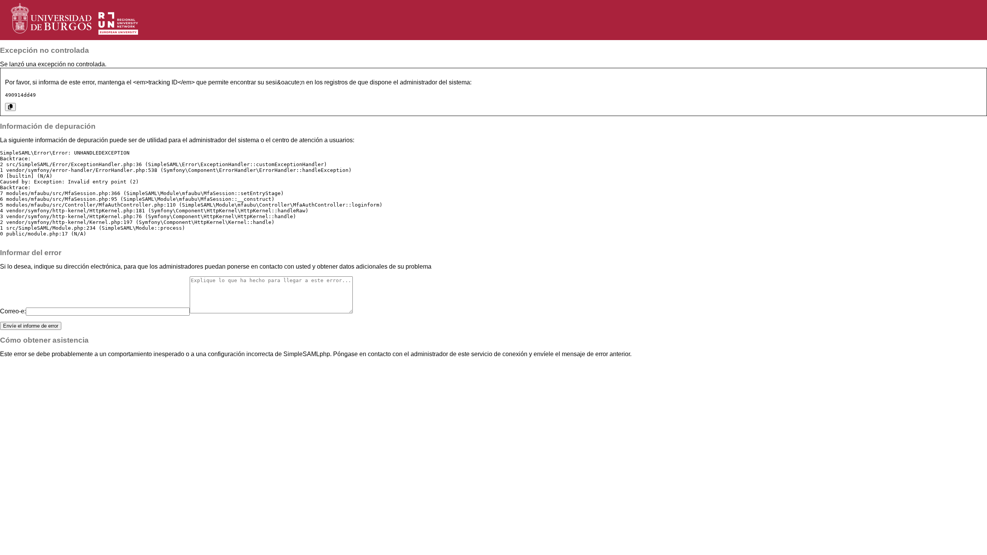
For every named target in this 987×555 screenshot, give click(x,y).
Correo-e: (13, 311)
